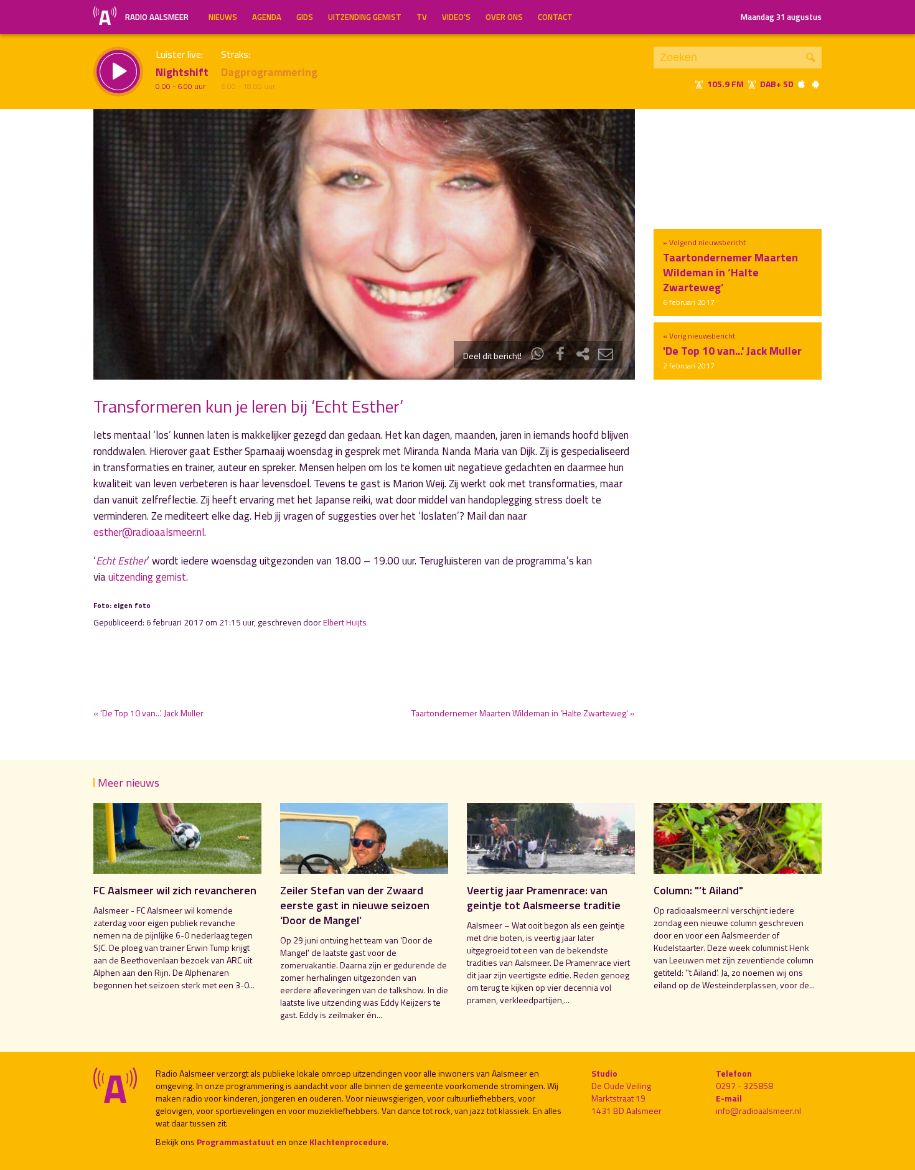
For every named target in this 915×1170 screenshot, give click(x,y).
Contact (555, 17)
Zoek (811, 57)
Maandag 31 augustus (781, 17)
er (121, 561)
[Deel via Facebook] (560, 355)
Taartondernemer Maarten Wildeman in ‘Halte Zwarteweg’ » (523, 712)
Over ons (504, 17)
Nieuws (223, 17)
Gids (304, 17)
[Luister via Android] (815, 83)
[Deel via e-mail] (605, 355)
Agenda (266, 17)
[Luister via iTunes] (801, 83)
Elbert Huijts (345, 622)
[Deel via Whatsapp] (537, 355)
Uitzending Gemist (364, 17)
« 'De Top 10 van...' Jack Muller (148, 712)
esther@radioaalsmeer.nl (148, 532)
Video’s (456, 17)
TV (421, 17)
